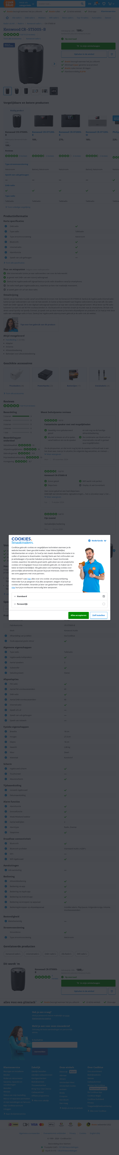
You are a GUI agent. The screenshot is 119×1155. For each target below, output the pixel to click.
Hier (13, 587)
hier (29, 578)
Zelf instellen (98, 615)
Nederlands (97, 540)
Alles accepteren (78, 615)
